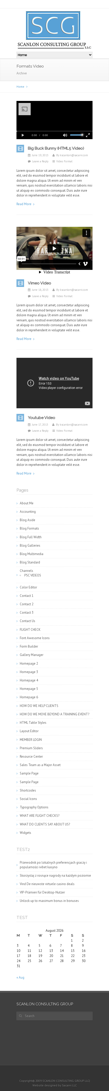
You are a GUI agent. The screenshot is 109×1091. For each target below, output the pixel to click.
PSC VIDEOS (32, 575)
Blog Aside (27, 520)
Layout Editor (29, 731)
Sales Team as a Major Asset (40, 765)
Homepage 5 (29, 689)
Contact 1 (26, 596)
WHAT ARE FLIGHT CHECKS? (39, 815)
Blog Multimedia (31, 554)
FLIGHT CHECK (30, 629)
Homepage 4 (29, 680)
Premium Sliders (31, 748)
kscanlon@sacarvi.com (74, 155)
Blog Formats (29, 528)
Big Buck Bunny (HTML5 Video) (56, 148)
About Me (26, 503)
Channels (26, 571)
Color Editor (28, 587)
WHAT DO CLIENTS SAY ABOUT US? (45, 824)
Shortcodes (28, 790)
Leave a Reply (40, 161)
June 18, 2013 (40, 290)
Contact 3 (26, 612)
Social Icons (28, 799)
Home (20, 86)
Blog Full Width (31, 537)
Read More (23, 204)
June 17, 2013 (40, 424)
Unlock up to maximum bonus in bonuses (49, 901)
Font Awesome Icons (35, 638)
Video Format (64, 161)
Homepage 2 (29, 663)
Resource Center (31, 756)
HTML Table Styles (33, 722)
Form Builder (29, 646)
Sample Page (29, 773)
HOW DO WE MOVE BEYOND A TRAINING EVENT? (54, 714)
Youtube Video (41, 417)
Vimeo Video (39, 283)
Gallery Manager (31, 655)
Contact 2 (26, 604)
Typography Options (34, 807)
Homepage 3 (29, 672)
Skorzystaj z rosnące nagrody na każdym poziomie (55, 875)
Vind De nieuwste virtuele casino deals (47, 884)
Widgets (25, 833)
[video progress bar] (54, 131)
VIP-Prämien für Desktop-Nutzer (42, 892)
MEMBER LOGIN (31, 740)
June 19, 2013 (40, 155)
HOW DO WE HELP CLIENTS (39, 706)
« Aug (20, 977)
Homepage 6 (29, 697)
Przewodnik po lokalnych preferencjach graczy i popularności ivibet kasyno (53, 864)
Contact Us (27, 621)
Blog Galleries (30, 545)
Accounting (28, 511)
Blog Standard (30, 562)
